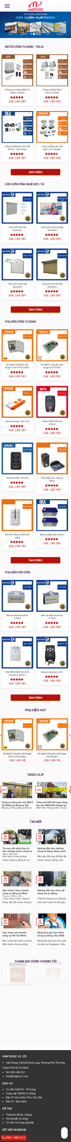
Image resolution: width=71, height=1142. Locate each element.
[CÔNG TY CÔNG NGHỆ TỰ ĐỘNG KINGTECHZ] (35, 6)
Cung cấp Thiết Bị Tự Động (20, 1093)
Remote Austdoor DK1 (52, 672)
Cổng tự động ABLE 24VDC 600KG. (52, 91)
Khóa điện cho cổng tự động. (52, 479)
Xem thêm (35, 172)
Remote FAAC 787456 (17, 478)
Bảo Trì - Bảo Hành (16, 1101)
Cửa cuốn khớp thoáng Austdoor (52, 229)
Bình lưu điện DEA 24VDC (52, 534)
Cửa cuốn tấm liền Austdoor (17, 229)
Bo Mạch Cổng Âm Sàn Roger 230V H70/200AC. (17, 366)
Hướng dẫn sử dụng (17, 1118)
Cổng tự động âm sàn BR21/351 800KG (52, 148)
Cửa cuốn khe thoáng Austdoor (52, 285)
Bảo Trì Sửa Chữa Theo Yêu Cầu (24, 1097)
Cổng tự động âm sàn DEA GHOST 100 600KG (17, 148)
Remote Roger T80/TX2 (17, 421)
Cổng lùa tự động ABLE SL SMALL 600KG (17, 91)
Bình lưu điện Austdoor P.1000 (52, 617)
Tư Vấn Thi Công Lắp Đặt (20, 1122)
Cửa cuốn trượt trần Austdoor (17, 285)
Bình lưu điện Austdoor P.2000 (17, 617)
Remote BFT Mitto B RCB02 (52, 422)
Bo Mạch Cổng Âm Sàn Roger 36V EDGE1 (52, 366)
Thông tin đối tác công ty (19, 1114)
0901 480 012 (17, 1072)
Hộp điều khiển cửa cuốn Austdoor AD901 (17, 673)
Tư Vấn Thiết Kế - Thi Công (21, 1089)
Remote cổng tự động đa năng (17, 536)
